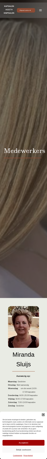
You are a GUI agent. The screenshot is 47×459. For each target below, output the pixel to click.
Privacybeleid (28, 455)
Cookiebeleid (17, 455)
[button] (43, 414)
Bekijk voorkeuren (23, 450)
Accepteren (23, 443)
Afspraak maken (24, 10)
